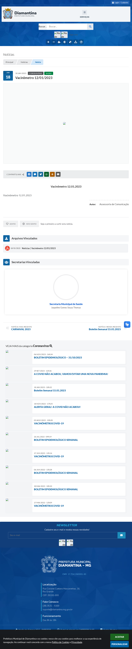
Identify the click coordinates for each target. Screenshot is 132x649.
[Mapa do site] (75, 42)
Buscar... (43, 26)
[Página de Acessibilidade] (81, 42)
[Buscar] (90, 27)
